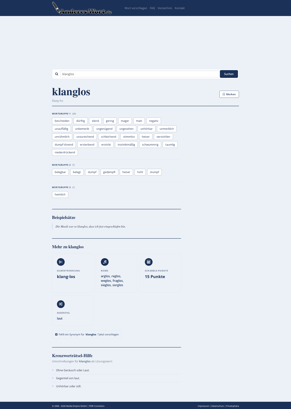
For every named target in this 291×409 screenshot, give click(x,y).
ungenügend (104, 129)
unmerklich (167, 129)
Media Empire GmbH (76, 405)
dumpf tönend (64, 144)
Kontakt (180, 8)
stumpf (154, 172)
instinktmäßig (126, 144)
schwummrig (150, 144)
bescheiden (62, 121)
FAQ (152, 8)
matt (139, 121)
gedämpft (109, 172)
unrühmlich (62, 137)
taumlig (170, 144)
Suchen (229, 74)
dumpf (92, 172)
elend (95, 121)
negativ (153, 121)
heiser (146, 137)
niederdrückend (65, 152)
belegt (77, 172)
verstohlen (163, 137)
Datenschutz (217, 405)
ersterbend (87, 144)
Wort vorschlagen (136, 8)
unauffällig (61, 129)
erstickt (106, 144)
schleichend (108, 137)
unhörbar (146, 129)
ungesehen (126, 129)
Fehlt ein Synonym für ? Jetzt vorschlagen (89, 334)
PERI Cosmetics (96, 405)
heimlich (60, 194)
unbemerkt (82, 129)
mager (125, 121)
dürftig (80, 121)
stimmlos (129, 137)
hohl (140, 172)
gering (110, 121)
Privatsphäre (232, 405)
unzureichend (85, 137)
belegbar (60, 172)
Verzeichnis (165, 8)
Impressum (203, 405)
